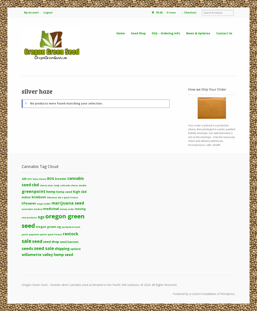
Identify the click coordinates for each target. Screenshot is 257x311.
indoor (26, 197)
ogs (41, 217)
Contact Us (224, 33)
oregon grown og (48, 227)
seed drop (51, 241)
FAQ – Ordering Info (166, 33)
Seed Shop (138, 33)
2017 (29, 179)
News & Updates (198, 33)
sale (26, 241)
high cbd (80, 191)
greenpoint (33, 191)
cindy (56, 185)
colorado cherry (69, 185)
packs (25, 234)
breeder (60, 179)
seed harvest (69, 242)
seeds (27, 248)
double (82, 185)
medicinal (51, 209)
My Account (31, 12)
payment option (38, 234)
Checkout (190, 12)
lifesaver (29, 203)
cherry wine (46, 185)
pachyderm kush (71, 227)
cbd (35, 184)
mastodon (27, 209)
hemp (50, 191)
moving (80, 209)
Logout (48, 12)
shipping (62, 248)
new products (29, 217)
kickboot (39, 197)
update (75, 249)
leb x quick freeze (68, 197)
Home (120, 33)
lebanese (52, 197)
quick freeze (55, 234)
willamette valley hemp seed (47, 254)
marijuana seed (67, 203)
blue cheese (39, 179)
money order (67, 209)
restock (70, 233)
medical (38, 209)
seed (37, 241)
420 (24, 179)
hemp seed (64, 192)
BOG (50, 178)
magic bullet (44, 203)
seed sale (44, 248)
